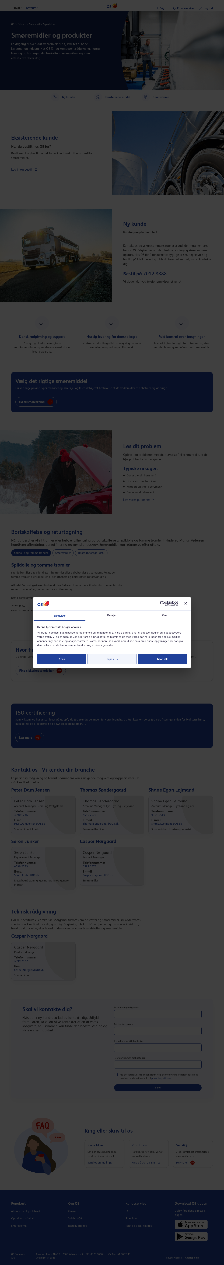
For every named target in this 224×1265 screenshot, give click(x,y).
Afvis (62, 659)
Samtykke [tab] (60, 615)
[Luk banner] (185, 603)
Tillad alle (162, 659)
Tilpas (110, 659)
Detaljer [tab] (112, 614)
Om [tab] (164, 614)
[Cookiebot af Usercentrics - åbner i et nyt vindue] (162, 603)
